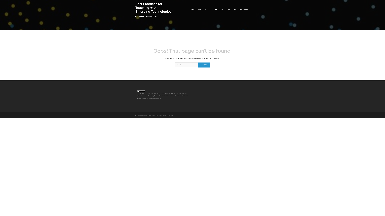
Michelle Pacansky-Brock (150, 96)
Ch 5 (228, 9)
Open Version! (243, 9)
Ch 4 (222, 9)
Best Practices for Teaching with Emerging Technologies (153, 7)
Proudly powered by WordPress (145, 115)
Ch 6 (234, 9)
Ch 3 (216, 9)
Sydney (162, 115)
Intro (199, 9)
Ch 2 (211, 9)
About (193, 9)
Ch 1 (205, 9)
